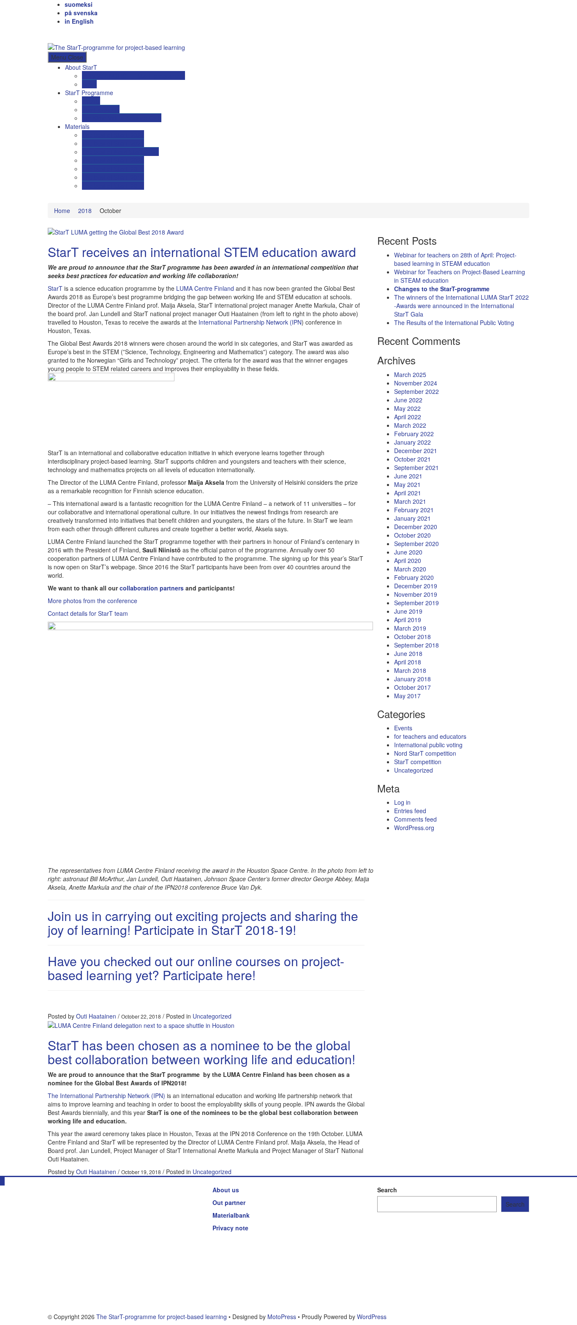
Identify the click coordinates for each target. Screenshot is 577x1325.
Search (387, 1190)
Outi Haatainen (96, 1016)
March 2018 (410, 670)
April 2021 (407, 493)
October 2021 (412, 459)
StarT (55, 288)
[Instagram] (62, 34)
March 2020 (410, 569)
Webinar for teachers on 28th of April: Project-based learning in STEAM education (455, 259)
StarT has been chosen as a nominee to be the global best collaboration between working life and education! (201, 1052)
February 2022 (414, 433)
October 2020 (412, 535)
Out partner (228, 1202)
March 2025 (410, 374)
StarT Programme (89, 92)
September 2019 (416, 602)
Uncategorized (212, 1016)
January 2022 (412, 442)
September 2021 (416, 467)
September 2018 (416, 645)
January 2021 (412, 518)
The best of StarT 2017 (113, 185)
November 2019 (415, 594)
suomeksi (79, 4)
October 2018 (412, 636)
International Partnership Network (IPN (250, 322)
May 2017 (407, 695)
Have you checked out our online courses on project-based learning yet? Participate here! (196, 968)
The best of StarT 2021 (113, 143)
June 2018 (408, 653)
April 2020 (407, 560)
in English (79, 21)
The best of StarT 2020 (113, 160)
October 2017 (412, 687)
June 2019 (408, 611)
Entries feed (410, 810)
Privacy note (230, 1228)
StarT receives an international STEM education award (202, 252)
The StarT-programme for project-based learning (161, 1316)
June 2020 (408, 552)
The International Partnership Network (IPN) (106, 1095)
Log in (402, 802)
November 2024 (415, 383)
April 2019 (407, 619)
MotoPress (281, 1316)
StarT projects (101, 109)
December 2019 (415, 586)
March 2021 (410, 501)
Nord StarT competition (425, 753)
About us (225, 1190)
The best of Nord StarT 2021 (120, 152)
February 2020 (414, 577)
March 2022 (410, 425)
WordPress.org (414, 827)
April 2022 (407, 417)
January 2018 (412, 679)
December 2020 (415, 526)
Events (91, 101)
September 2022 (416, 391)
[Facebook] (50, 34)
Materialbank (231, 1215)
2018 (85, 210)
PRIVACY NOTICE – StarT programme (133, 75)
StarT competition (417, 761)
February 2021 (414, 509)
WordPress (371, 1316)
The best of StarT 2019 (113, 168)
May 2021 (407, 484)
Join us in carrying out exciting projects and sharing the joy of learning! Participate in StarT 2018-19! (203, 923)
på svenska (81, 12)
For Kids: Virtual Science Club (121, 118)
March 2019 (410, 628)
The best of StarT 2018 (113, 177)
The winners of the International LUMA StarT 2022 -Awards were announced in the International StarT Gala (461, 305)
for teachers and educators (430, 736)
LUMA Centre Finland (205, 288)
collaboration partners (152, 588)
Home (62, 210)
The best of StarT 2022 (113, 135)
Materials (77, 126)
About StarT (81, 67)
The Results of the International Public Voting (454, 322)
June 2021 (408, 476)
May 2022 (407, 408)
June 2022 (408, 400)
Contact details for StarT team (88, 613)
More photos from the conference (92, 600)
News (89, 84)
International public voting (428, 744)
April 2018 (407, 662)
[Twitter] (56, 34)
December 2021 (415, 450)
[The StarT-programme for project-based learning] (288, 47)
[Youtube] (69, 34)
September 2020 (416, 543)
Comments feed (415, 819)
